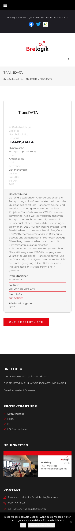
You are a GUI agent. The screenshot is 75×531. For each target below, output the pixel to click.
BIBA (10, 419)
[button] (68, 59)
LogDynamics (15, 413)
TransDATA (21, 142)
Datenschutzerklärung (41, 525)
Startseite (31, 79)
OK (23, 525)
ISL (9, 424)
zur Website (16, 297)
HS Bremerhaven (17, 429)
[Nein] (70, 522)
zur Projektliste (26, 322)
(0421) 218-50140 (16, 503)
